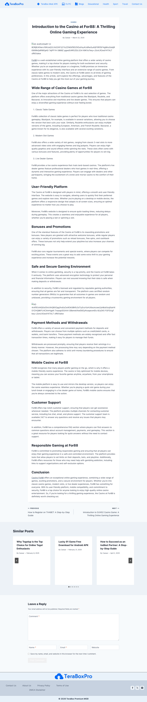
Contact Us (137, 4)
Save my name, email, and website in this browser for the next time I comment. (63, 654)
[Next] (130, 560)
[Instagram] (142, 688)
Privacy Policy (43, 685)
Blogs (81, 4)
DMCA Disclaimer (37, 690)
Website (95, 647)
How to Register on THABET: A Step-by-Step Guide (49, 512)
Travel (125, 4)
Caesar (67, 38)
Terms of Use (62, 685)
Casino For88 (38, 478)
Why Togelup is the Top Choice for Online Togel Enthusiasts (30, 545)
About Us (26, 685)
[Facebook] (132, 688)
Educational (93, 4)
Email (63, 647)
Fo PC (68, 4)
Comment (34, 616)
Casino (73, 22)
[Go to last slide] (16, 560)
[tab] (68, 586)
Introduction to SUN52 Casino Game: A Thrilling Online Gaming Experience (101, 512)
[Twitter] (137, 688)
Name (32, 647)
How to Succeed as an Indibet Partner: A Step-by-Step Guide (113, 545)
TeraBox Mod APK (49, 4)
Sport (115, 4)
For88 (34, 60)
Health (106, 4)
